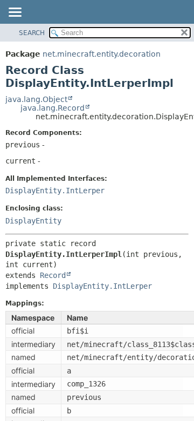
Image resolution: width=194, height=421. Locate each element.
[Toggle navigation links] (14, 13)
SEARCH (32, 33)
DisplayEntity (33, 220)
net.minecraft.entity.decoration (102, 54)
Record (53, 275)
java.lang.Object (36, 99)
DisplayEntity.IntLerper (55, 190)
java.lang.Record (52, 108)
